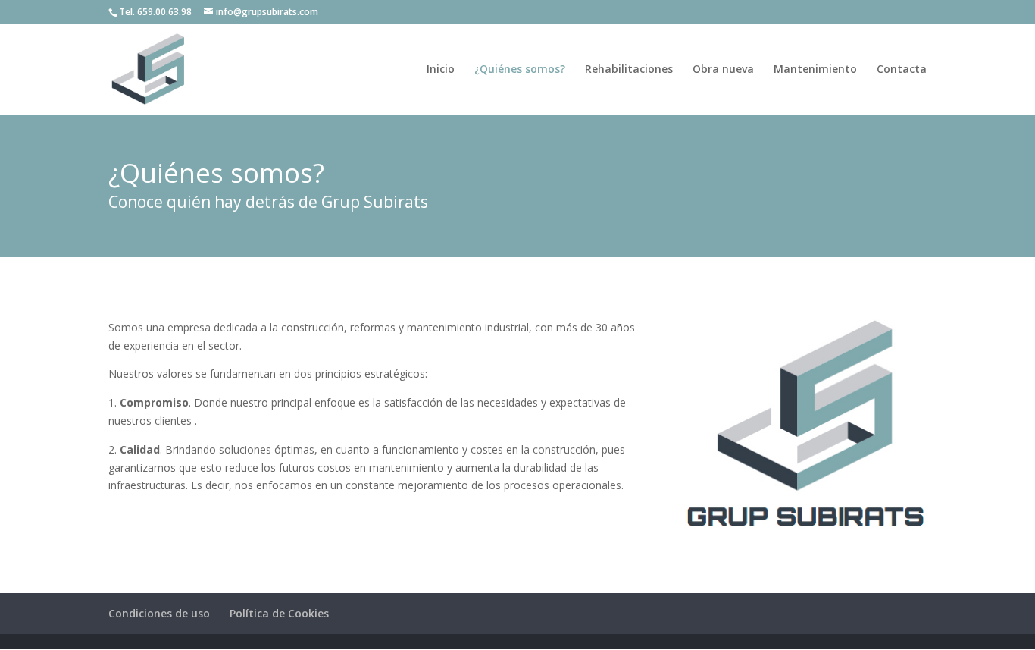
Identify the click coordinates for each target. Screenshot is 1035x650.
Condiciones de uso (159, 613)
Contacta (902, 70)
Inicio (441, 70)
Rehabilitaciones (629, 70)
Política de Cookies (279, 613)
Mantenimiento (815, 70)
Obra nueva (723, 70)
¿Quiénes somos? (519, 70)
